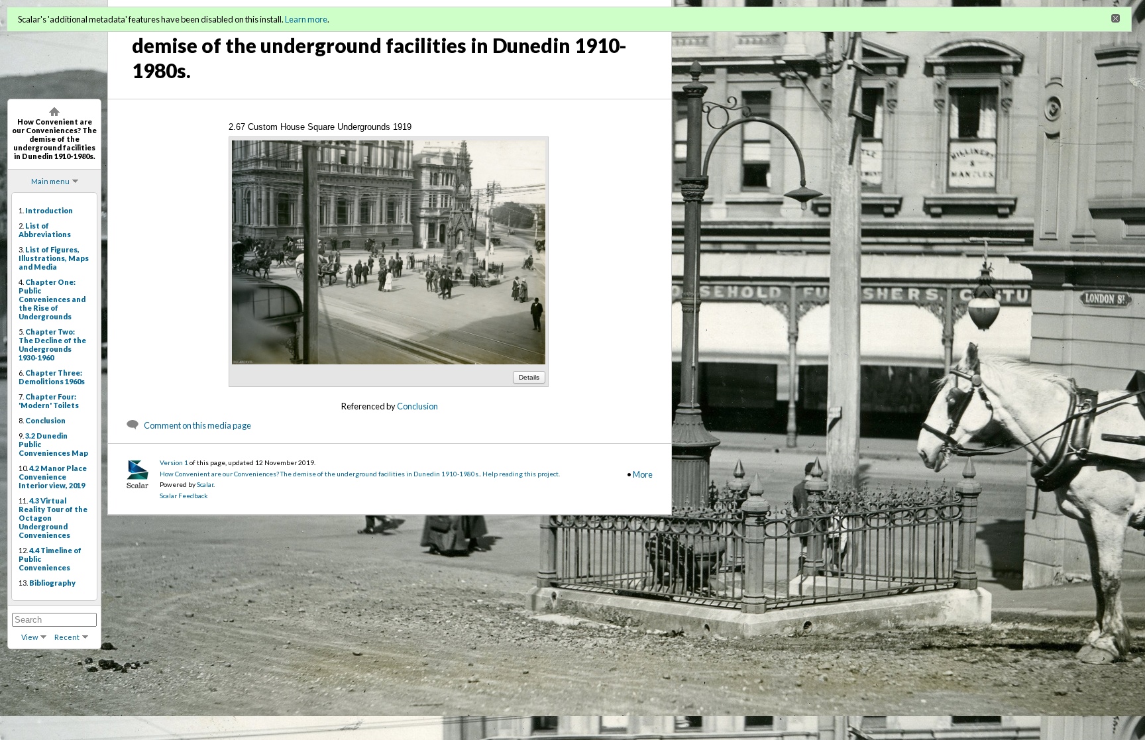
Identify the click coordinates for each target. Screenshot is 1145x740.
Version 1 (174, 462)
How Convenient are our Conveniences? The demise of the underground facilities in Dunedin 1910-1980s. (320, 474)
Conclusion (417, 406)
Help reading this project (520, 474)
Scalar (205, 484)
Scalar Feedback (184, 496)
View (29, 637)
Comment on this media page (197, 425)
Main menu (50, 181)
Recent (67, 637)
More (643, 474)
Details (529, 377)
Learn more (306, 19)
